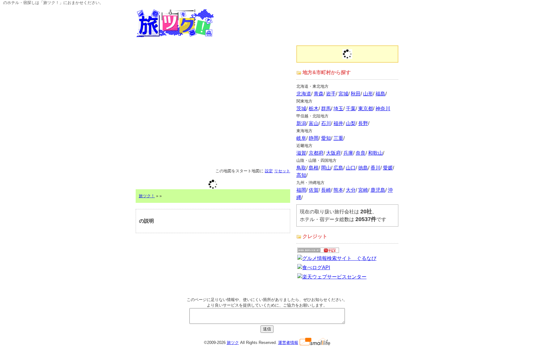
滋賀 (301, 153)
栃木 (314, 108)
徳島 (363, 167)
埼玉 (338, 108)
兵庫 (348, 153)
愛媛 (388, 167)
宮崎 (363, 190)
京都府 (316, 153)
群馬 (326, 108)
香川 (375, 167)
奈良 (361, 153)
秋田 (356, 93)
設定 (269, 171)
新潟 (301, 123)
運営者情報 (288, 342)
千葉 (351, 108)
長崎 (326, 190)
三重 (338, 138)
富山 (314, 123)
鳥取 (301, 167)
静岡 (314, 138)
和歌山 (375, 153)
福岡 (301, 190)
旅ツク (233, 342)
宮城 (343, 93)
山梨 (351, 123)
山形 (368, 93)
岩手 (331, 93)
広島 (338, 167)
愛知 (326, 138)
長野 (363, 123)
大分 (351, 190)
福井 (338, 123)
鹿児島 (378, 190)
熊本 (338, 190)
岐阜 (301, 138)
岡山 (326, 167)
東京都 (365, 108)
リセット (282, 171)
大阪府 (333, 153)
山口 (351, 167)
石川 (326, 123)
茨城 (301, 108)
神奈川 (382, 108)
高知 (301, 175)
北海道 (303, 93)
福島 (380, 93)
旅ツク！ (147, 196)
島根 (314, 167)
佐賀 (314, 190)
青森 (319, 93)
